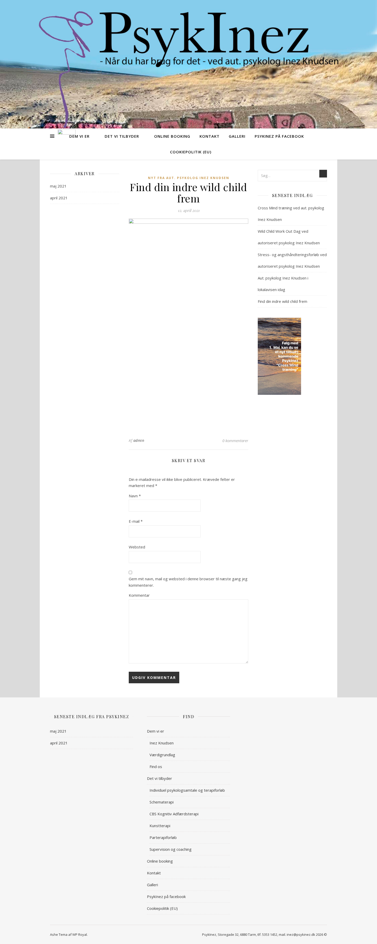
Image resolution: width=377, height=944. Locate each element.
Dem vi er (79, 136)
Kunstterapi (160, 825)
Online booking (172, 136)
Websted (137, 546)
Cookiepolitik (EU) (190, 151)
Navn (135, 495)
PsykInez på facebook (279, 136)
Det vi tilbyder (122, 136)
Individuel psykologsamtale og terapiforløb (187, 790)
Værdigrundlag (162, 754)
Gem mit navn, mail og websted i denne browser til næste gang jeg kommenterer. (188, 582)
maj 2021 (58, 186)
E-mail (136, 521)
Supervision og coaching (171, 849)
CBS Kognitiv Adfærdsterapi (174, 813)
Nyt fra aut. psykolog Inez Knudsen (188, 178)
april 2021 (59, 197)
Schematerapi (162, 802)
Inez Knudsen (162, 742)
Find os (156, 766)
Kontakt (210, 136)
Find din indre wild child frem (282, 301)
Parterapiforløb (163, 837)
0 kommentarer (235, 440)
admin (138, 440)
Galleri (237, 136)
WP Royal (79, 934)
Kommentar (139, 595)
